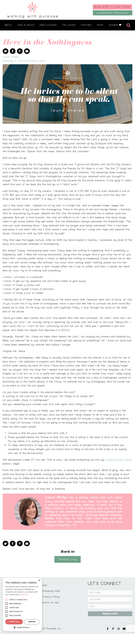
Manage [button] (31, 622)
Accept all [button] (14, 622)
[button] (22, 627)
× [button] (39, 581)
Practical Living (35, 60)
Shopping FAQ (51, 591)
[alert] (22, 604)
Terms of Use (50, 602)
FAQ (44, 585)
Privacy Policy (51, 596)
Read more (24, 594)
